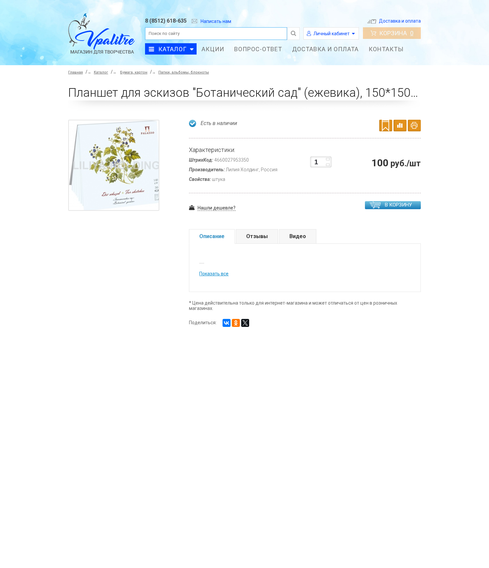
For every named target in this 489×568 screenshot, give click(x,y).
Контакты (386, 49)
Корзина (396, 33)
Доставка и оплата (400, 21)
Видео (297, 236)
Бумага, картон (133, 72)
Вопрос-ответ (258, 49)
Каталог (172, 49)
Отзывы (257, 236)
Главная (75, 72)
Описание (212, 236)
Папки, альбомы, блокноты (183, 72)
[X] (245, 323)
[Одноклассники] (236, 323)
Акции (213, 49)
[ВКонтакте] (227, 323)
